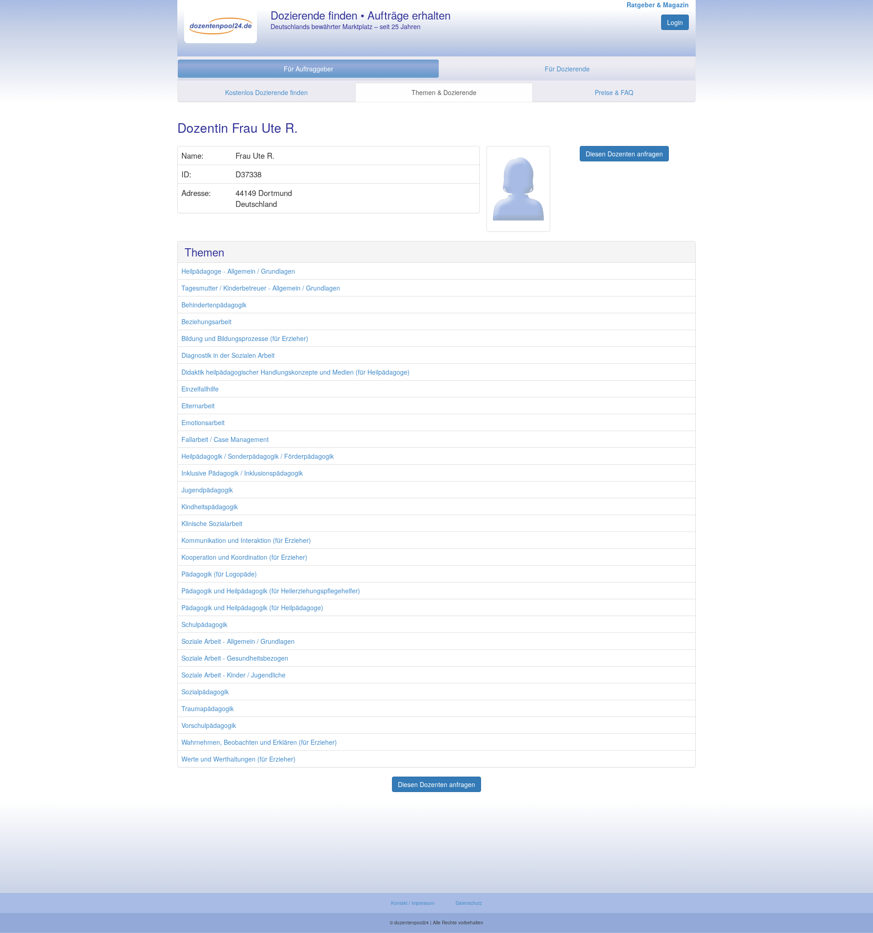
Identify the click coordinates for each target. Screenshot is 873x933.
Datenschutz (469, 903)
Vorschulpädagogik (208, 725)
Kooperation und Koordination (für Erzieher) (244, 557)
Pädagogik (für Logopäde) (219, 573)
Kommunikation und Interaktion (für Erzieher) (246, 540)
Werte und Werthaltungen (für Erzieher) (238, 758)
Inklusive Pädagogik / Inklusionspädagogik (242, 472)
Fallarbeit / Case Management (225, 439)
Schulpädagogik (204, 624)
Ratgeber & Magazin (658, 4)
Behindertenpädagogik (213, 304)
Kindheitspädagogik (209, 506)
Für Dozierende (567, 68)
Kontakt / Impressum (412, 903)
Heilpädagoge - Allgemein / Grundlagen (238, 271)
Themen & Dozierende (444, 92)
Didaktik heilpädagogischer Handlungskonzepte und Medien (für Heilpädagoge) (295, 371)
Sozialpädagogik (205, 691)
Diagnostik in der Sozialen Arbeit (228, 355)
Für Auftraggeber (308, 68)
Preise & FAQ (614, 92)
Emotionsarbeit (203, 422)
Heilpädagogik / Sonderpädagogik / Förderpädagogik (257, 456)
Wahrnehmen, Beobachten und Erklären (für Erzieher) (259, 742)
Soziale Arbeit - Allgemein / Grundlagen (238, 641)
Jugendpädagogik (207, 489)
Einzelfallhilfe (200, 388)
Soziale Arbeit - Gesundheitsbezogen (234, 657)
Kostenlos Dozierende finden (266, 92)
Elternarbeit (198, 405)
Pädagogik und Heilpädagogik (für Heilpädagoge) (252, 607)
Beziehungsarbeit (206, 321)
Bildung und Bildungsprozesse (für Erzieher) (244, 338)
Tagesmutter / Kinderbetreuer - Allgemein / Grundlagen (260, 287)
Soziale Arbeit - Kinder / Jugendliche (233, 674)
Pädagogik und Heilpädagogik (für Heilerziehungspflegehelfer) (270, 590)
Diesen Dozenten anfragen (624, 153)
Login (675, 22)
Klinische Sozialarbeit (211, 523)
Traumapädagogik (207, 708)
